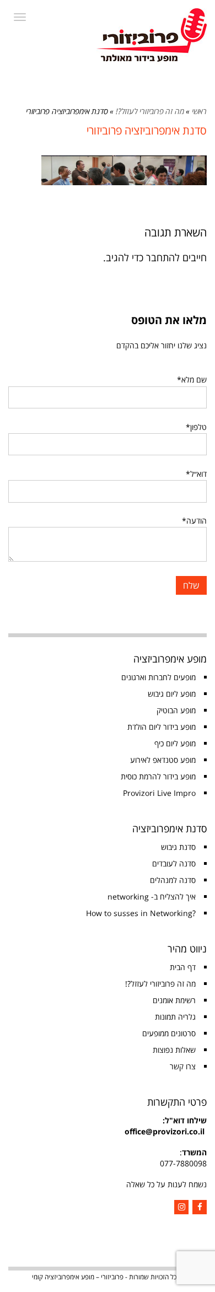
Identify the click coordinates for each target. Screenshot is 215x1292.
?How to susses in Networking (141, 913)
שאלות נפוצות (174, 1050)
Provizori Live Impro (159, 793)
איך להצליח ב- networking (152, 896)
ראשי (199, 111)
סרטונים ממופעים (169, 1033)
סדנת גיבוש (178, 847)
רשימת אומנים (174, 1000)
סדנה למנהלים (173, 880)
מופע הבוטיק (176, 710)
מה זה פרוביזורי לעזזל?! (150, 111)
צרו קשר (183, 1066)
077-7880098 (183, 1163)
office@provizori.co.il (165, 1131)
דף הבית (183, 967)
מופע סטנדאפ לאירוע (163, 760)
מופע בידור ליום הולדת (161, 727)
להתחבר (163, 257)
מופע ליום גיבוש (172, 693)
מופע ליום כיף (175, 743)
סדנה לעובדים (174, 863)
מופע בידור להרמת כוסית (158, 776)
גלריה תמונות (175, 1016)
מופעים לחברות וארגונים (158, 677)
